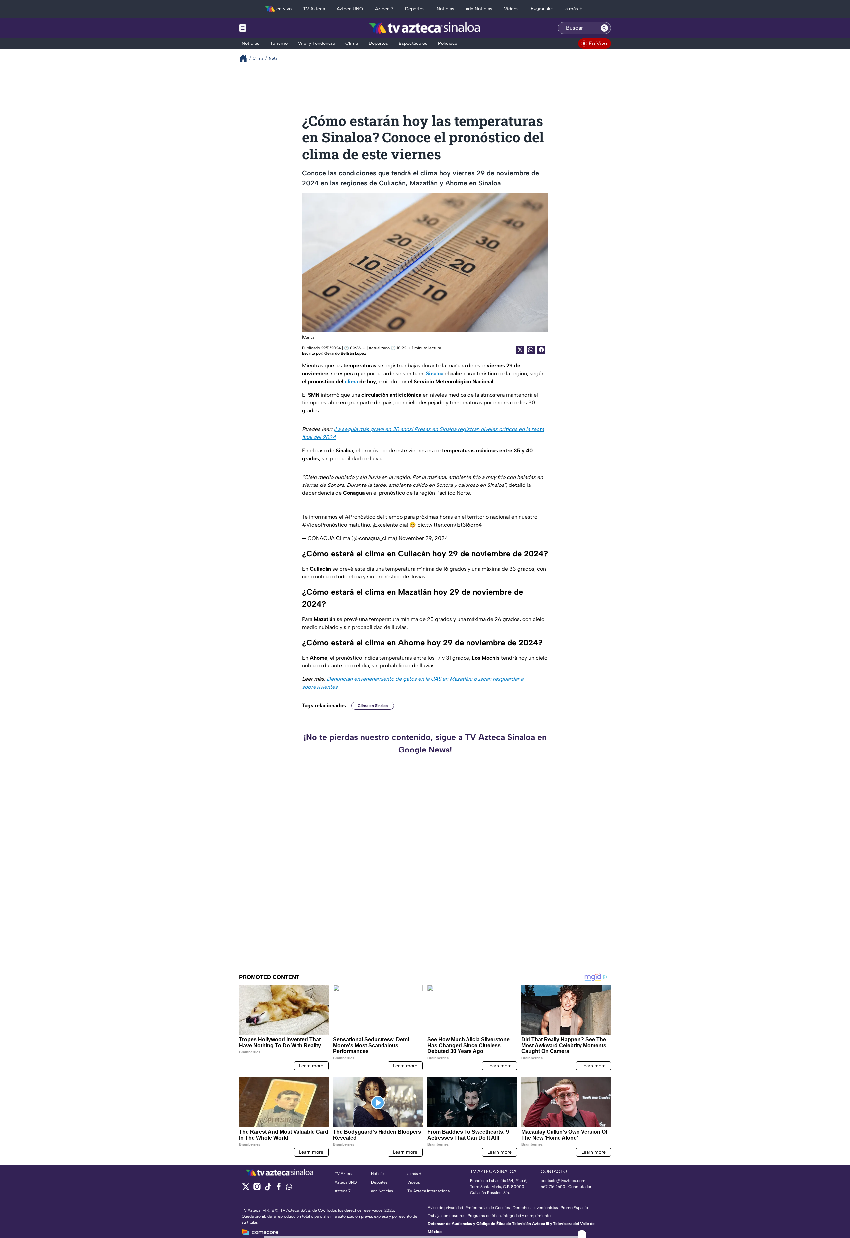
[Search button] (604, 28)
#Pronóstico (360, 517)
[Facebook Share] (541, 350)
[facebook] (279, 1189)
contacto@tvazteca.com (563, 1180)
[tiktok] (268, 1189)
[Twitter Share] (520, 350)
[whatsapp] (289, 1188)
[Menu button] (265, 28)
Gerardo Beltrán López (345, 353)
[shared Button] (531, 350)
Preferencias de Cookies (488, 1207)
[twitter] (246, 1189)
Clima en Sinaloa (373, 705)
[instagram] (257, 1189)
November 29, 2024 (423, 538)
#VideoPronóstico (324, 525)
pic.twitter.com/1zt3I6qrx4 (449, 525)
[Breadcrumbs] (246, 58)
